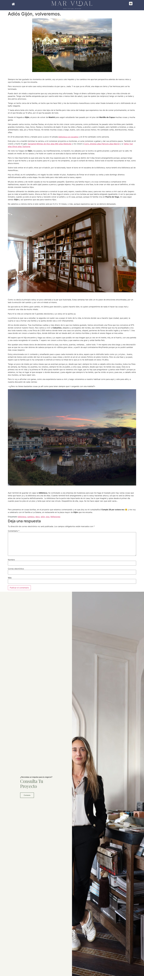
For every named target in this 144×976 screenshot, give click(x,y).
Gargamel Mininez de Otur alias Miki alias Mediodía (49, 144)
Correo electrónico (16, 569)
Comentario (13, 531)
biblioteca (22, 517)
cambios (30, 517)
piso (48, 517)
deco (37, 517)
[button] (130, 3)
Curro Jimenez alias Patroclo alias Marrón (102, 144)
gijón (43, 517)
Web (10, 578)
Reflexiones (55, 517)
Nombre (11, 560)
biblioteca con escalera (68, 137)
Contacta (27, 795)
